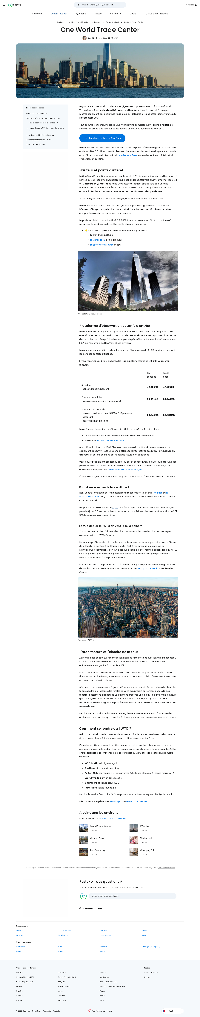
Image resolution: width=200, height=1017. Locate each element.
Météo (98, 13)
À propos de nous (151, 972)
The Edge (157, 492)
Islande (19, 996)
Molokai (103, 951)
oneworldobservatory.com (111, 440)
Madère (19, 991)
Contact (147, 977)
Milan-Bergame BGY (24, 982)
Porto (102, 1000)
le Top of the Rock (147, 568)
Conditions (36, 1011)
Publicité (56, 1011)
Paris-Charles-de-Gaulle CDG (112, 986)
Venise (102, 991)
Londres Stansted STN (25, 977)
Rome (102, 996)
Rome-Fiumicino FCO (67, 977)
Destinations (62, 22)
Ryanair (103, 972)
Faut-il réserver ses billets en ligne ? (43, 123)
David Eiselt (92, 38)
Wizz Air (19, 986)
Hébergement (105, 935)
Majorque (62, 1000)
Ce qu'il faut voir (59, 13)
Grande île (20, 946)
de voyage (114, 801)
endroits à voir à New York (114, 818)
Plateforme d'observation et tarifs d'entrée (43, 118)
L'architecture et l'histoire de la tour (40, 135)
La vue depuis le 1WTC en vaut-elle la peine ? (46, 129)
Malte (60, 991)
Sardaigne (104, 977)
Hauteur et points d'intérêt (36, 113)
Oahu (18, 951)
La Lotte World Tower (101, 244)
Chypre (19, 1000)
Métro (133, 13)
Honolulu (103, 946)
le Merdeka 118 (97, 239)
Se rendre (115, 13)
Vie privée (47, 1011)
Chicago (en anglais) (151, 946)
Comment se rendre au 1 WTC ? (39, 140)
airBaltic (19, 972)
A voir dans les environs (36, 144)
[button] (4, 5)
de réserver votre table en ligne (125, 469)
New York (37, 13)
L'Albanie (61, 996)
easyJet (61, 982)
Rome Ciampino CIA (108, 982)
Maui (60, 946)
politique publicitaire (167, 867)
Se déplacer (63, 935)
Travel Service (63, 986)
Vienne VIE (62, 972)
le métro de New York (137, 801)
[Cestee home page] (14, 5)
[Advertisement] (45, 171)
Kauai (60, 951)
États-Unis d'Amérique (80, 22)
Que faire (81, 13)
